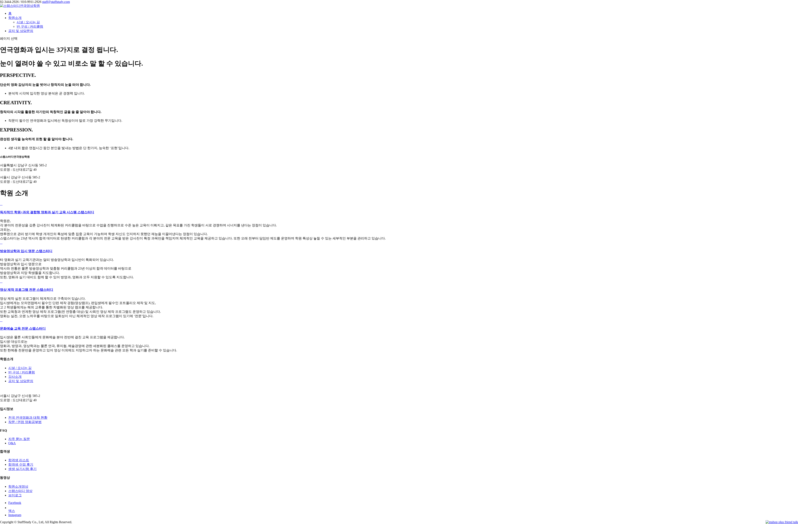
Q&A (12, 443)
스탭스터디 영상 (20, 491)
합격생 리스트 (18, 460)
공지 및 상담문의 (20, 31)
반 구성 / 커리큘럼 (30, 26)
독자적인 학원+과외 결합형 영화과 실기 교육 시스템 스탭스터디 (47, 212)
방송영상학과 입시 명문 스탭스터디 (26, 251)
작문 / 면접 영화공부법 (25, 422)
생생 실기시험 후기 (22, 469)
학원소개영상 (18, 486)
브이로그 (15, 495)
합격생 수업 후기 (20, 464)
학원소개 (15, 18)
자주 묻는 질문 (19, 439)
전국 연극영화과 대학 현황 (27, 417)
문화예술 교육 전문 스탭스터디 (23, 328)
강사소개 (15, 376)
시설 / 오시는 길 (28, 22)
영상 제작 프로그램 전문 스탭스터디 (26, 289)
